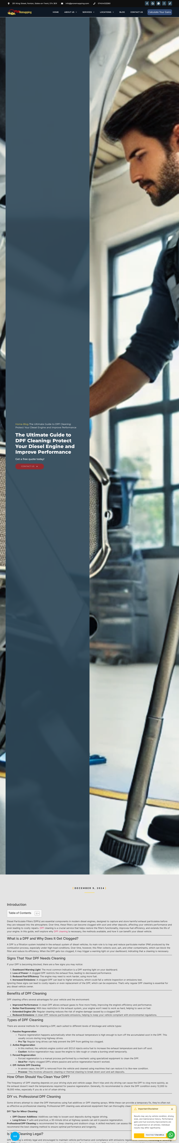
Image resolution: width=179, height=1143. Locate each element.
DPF (42, 928)
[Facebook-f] (147, 3)
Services (87, 12)
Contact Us (136, 12)
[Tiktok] (170, 3)
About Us (69, 12)
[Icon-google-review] (164, 3)
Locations (105, 12)
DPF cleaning (61, 931)
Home (56, 12)
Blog (122, 12)
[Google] (153, 3)
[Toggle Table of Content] (36, 913)
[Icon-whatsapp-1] (158, 3)
